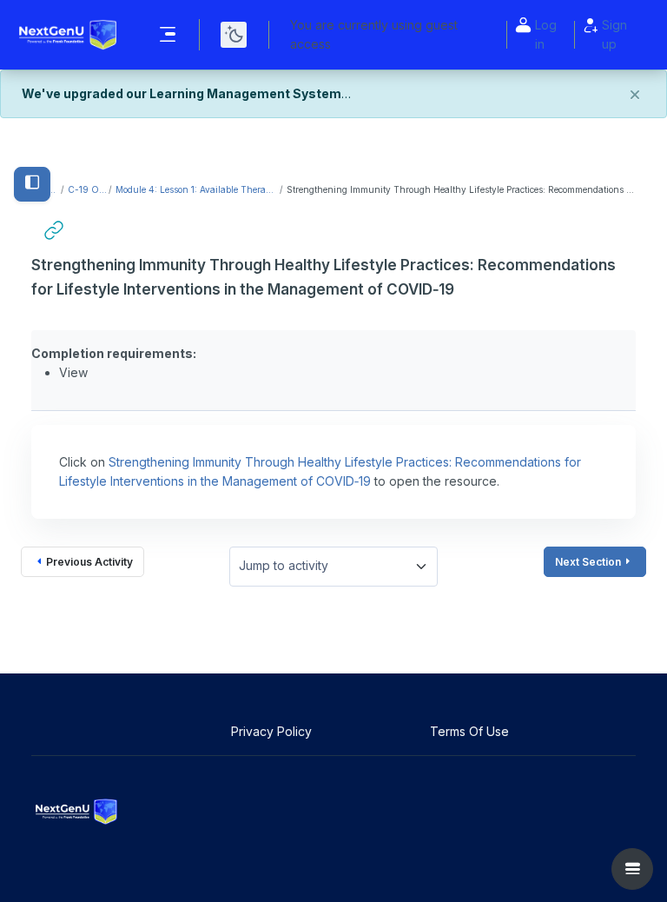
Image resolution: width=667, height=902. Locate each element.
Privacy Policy (273, 731)
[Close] (635, 95)
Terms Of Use (471, 731)
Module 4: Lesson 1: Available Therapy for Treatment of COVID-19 (197, 189)
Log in (546, 34)
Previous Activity (89, 561)
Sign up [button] (614, 34)
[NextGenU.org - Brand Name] (68, 35)
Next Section (588, 561)
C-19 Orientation (87, 189)
